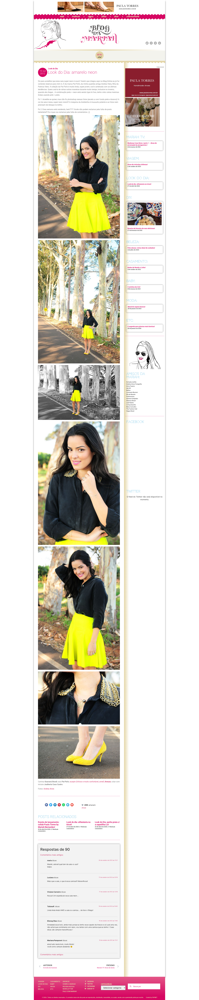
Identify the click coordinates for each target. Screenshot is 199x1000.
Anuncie (66, 981)
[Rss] (159, 43)
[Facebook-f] (151, 43)
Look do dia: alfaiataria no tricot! (139, 184)
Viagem (41, 981)
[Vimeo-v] (155, 43)
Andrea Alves (49, 789)
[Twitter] (147, 43)
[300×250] (142, 96)
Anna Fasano (130, 386)
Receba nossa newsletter (68, 988)
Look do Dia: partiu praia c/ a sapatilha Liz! (107, 823)
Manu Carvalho (131, 407)
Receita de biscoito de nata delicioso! (141, 228)
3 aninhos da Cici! (133, 287)
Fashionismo (130, 396)
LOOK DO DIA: (137, 178)
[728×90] (99, 11)
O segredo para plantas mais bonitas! (141, 326)
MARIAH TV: (135, 137)
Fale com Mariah (70, 991)
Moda (52, 986)
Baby (52, 984)
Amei (84, 808)
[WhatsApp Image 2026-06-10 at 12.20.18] (142, 126)
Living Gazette (131, 405)
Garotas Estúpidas (132, 398)
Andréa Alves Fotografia (134, 384)
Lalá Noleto (130, 403)
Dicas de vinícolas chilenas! (137, 164)
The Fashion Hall (131, 409)
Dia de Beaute (130, 394)
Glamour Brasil (131, 400)
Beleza (41, 989)
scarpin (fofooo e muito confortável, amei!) (90, 782)
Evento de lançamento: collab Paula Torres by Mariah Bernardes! (48, 824)
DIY (39, 986)
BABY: (130, 281)
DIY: (129, 197)
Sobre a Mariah (69, 984)
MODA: (131, 300)
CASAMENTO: (137, 261)
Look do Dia (53, 69)
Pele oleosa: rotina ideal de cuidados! (141, 248)
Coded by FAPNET (151, 997)
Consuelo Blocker (132, 392)
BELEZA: (132, 242)
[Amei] (83, 805)
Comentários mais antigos (51, 855)
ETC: (129, 320)
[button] (46, 804)
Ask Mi (128, 388)
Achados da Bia (131, 382)
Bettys (128, 390)
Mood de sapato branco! (136, 307)
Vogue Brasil (130, 411)
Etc (51, 989)
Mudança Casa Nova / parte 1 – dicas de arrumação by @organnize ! (142, 144)
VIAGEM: (132, 158)
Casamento (55, 981)
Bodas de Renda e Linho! (136, 267)
